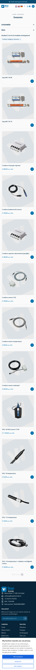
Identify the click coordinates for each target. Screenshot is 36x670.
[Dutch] (16, 6)
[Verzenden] (25, 618)
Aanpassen (18, 661)
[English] (19, 6)
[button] (33, 6)
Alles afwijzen (18, 666)
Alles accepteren (18, 657)
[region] (18, 654)
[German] (22, 6)
